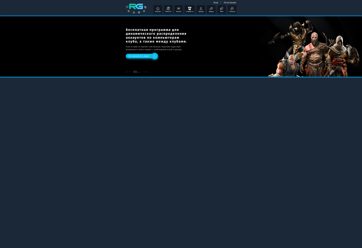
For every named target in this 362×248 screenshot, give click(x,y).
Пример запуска (172, 51)
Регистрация (230, 2)
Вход (216, 2)
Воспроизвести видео (139, 57)
